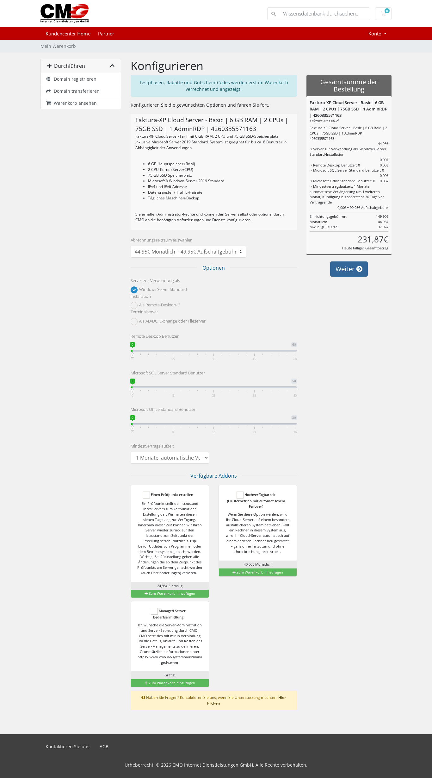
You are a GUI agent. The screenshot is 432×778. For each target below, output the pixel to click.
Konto (375, 33)
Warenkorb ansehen (74, 103)
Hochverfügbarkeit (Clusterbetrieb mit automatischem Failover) (256, 500)
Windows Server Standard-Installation (159, 292)
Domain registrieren (73, 79)
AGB (104, 746)
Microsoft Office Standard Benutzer (163, 409)
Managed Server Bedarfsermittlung (169, 613)
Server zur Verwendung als (155, 280)
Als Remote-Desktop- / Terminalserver (155, 308)
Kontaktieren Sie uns (67, 746)
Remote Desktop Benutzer (155, 336)
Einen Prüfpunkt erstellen (171, 494)
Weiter (346, 269)
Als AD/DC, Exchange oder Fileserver (172, 321)
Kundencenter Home (68, 33)
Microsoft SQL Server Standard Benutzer (168, 373)
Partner (106, 33)
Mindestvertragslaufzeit (152, 446)
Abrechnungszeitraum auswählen (162, 240)
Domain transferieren (75, 91)
